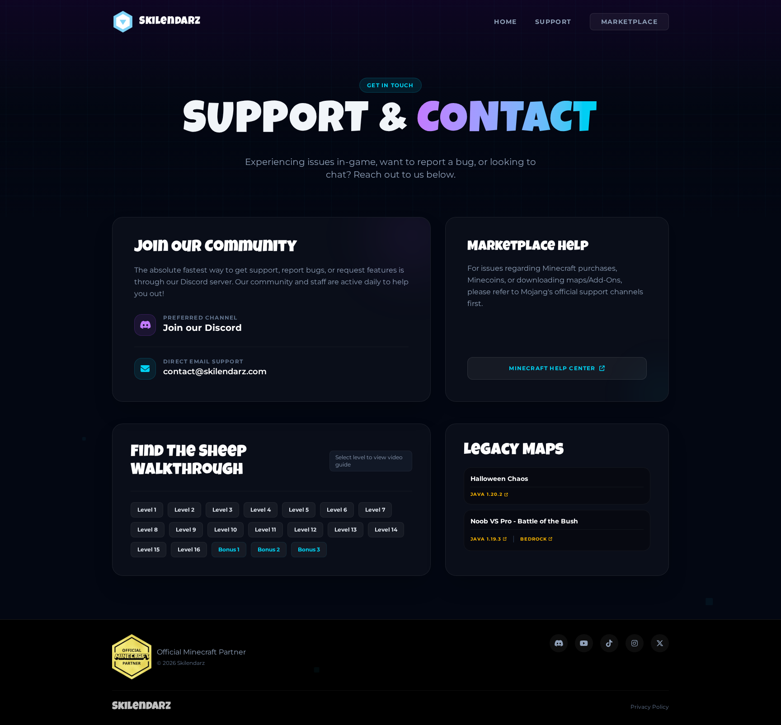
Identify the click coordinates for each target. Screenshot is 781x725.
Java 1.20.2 (486, 494)
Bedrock (533, 539)
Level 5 (299, 509)
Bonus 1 (229, 549)
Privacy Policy (649, 706)
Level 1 (146, 509)
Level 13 (345, 529)
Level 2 (184, 509)
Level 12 (305, 529)
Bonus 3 (309, 549)
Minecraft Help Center (552, 368)
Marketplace (629, 22)
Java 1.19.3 (485, 539)
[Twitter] (559, 643)
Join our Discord (202, 327)
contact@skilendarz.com (215, 372)
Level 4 (260, 509)
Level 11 (265, 529)
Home (505, 22)
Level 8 (147, 529)
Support (553, 22)
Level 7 (375, 509)
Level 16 (189, 549)
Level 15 (148, 549)
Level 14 (386, 529)
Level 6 (337, 509)
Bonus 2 (269, 549)
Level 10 (225, 529)
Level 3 (222, 509)
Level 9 (186, 529)
